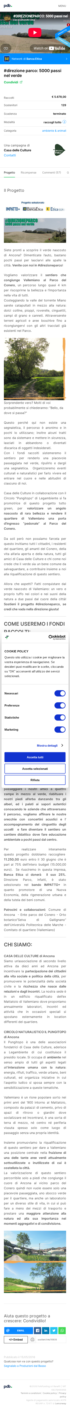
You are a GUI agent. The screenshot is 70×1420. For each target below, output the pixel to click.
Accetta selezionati (35, 768)
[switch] (60, 705)
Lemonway (60, 1403)
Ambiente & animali (54, 130)
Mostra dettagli (47, 745)
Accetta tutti (35, 757)
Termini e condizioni (31, 1393)
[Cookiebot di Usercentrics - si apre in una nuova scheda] (49, 637)
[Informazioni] (64, 121)
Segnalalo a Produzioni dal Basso (25, 1365)
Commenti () (51, 172)
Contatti (10, 155)
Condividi (11, 82)
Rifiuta (35, 780)
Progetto (9, 172)
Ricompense (28, 172)
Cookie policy (50, 1393)
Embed (16, 1339)
